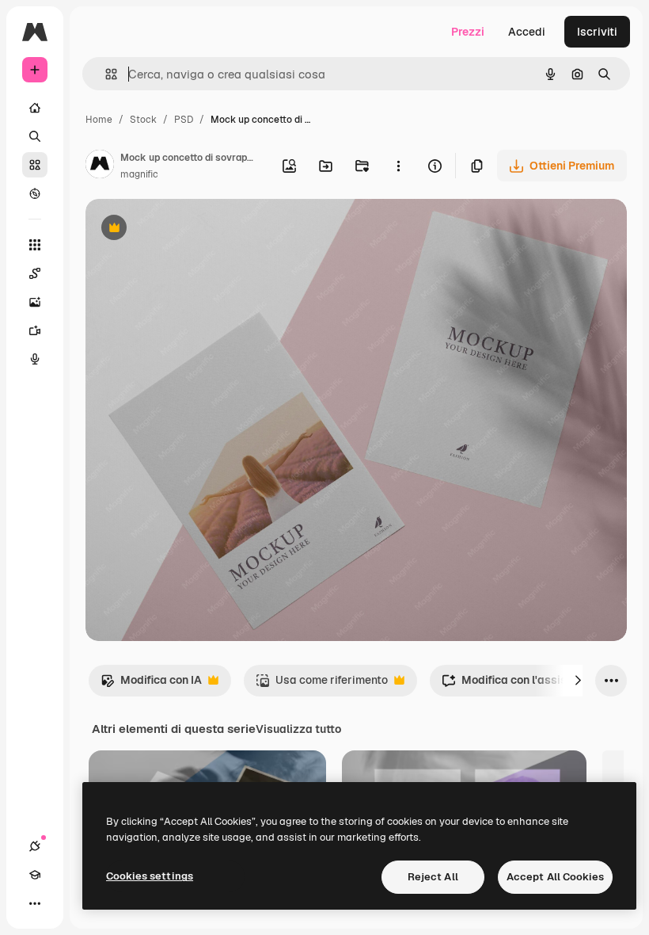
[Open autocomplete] (105, 74)
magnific (139, 174)
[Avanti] (578, 680)
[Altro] (34, 903)
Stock (143, 119)
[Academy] (34, 874)
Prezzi (467, 32)
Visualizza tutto (298, 729)
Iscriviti (597, 32)
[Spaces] (34, 273)
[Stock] (34, 164)
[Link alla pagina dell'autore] (99, 166)
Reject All (433, 876)
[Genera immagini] (34, 302)
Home (98, 119)
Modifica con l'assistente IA (525, 684)
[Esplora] (34, 193)
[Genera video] (34, 330)
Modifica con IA (151, 684)
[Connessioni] (34, 846)
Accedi (526, 32)
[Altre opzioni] (398, 165)
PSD (183, 119)
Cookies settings (149, 876)
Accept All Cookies (555, 876)
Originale (190, 229)
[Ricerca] (34, 136)
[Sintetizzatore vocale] (34, 359)
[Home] (34, 107)
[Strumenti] (34, 245)
